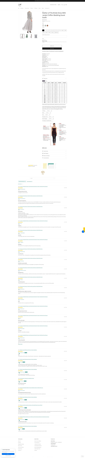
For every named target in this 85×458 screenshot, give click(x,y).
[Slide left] (19, 36)
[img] (32, 165)
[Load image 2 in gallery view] (27, 36)
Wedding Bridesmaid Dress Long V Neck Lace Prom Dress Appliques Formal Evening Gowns (34, 416)
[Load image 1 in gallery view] (22, 36)
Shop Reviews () (29, 181)
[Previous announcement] (18, 1)
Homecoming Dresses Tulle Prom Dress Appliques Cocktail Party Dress (31, 195)
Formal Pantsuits (36, 442)
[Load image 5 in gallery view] (36, 36)
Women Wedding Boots (37, 447)
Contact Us (19, 450)
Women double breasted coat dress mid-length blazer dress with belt (31, 405)
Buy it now (52, 48)
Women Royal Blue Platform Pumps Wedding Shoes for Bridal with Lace (31, 387)
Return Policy (20, 445)
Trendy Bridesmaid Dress (38, 445)
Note (43, 38)
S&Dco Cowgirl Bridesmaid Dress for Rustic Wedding (28, 359)
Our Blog (19, 442)
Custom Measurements (46, 34)
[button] (22, 8)
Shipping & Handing (21, 444)
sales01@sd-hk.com (54, 446)
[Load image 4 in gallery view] (31, 36)
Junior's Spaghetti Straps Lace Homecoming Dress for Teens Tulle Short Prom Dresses (34, 186)
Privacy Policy (20, 448)
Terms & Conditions (21, 447)
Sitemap (35, 450)
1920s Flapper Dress (37, 448)
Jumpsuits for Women (37, 444)
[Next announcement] (67, 1)
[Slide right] (39, 36)
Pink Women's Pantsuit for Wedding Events (27, 378)
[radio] (43, 25)
